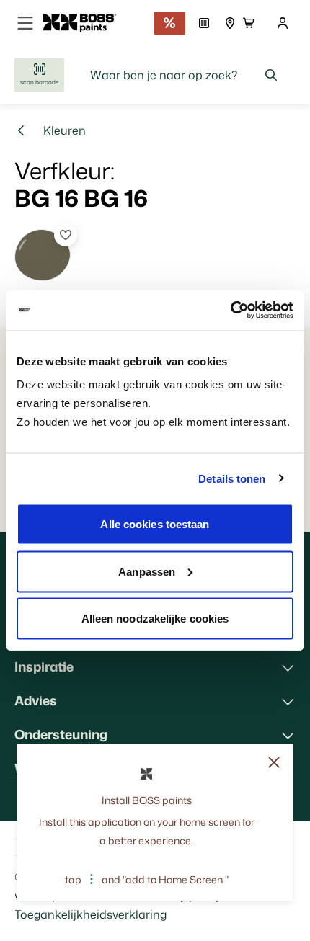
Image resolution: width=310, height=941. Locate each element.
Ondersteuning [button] (60, 734)
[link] (85, 23)
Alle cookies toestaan (154, 524)
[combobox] (184, 75)
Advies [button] (35, 700)
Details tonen (231, 478)
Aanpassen (146, 571)
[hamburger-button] (25, 23)
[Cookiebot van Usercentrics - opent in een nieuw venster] (230, 310)
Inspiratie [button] (44, 666)
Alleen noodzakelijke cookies (155, 618)
